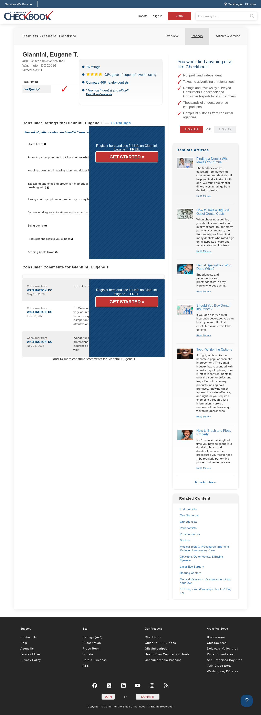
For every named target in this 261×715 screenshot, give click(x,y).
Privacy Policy (30, 660)
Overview (171, 36)
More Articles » (205, 482)
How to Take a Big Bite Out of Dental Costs (212, 212)
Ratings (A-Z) (93, 637)
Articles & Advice (228, 36)
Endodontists (188, 509)
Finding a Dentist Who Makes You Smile (212, 160)
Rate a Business (95, 660)
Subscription (92, 642)
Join (179, 16)
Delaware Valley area (222, 648)
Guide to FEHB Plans (160, 642)
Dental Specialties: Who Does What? (213, 267)
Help (23, 642)
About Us (27, 648)
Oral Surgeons (189, 515)
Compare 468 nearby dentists (107, 82)
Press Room (92, 648)
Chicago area (217, 642)
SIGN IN (225, 129)
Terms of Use (30, 654)
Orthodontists (188, 521)
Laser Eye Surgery (192, 566)
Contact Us (28, 637)
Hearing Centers (190, 572)
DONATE (147, 696)
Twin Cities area (219, 665)
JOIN (108, 696)
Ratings (197, 36)
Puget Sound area (220, 654)
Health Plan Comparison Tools (167, 654)
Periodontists (188, 528)
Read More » (203, 196)
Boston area (216, 637)
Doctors (185, 540)
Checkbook (153, 637)
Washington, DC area (222, 671)
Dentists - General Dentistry (49, 36)
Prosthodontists (190, 534)
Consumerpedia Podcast (163, 660)
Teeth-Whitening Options (214, 349)
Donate (142, 16)
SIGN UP (191, 129)
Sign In (157, 16)
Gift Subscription (157, 648)
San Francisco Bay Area (224, 660)
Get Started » (126, 156)
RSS (86, 665)
